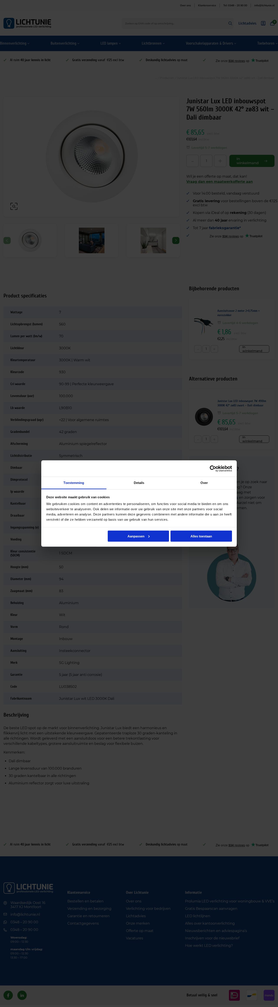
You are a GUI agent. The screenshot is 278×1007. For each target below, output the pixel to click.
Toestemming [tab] (73, 483)
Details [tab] (139, 483)
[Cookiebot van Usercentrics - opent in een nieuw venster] (213, 468)
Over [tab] (204, 483)
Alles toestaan (201, 536)
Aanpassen (135, 536)
